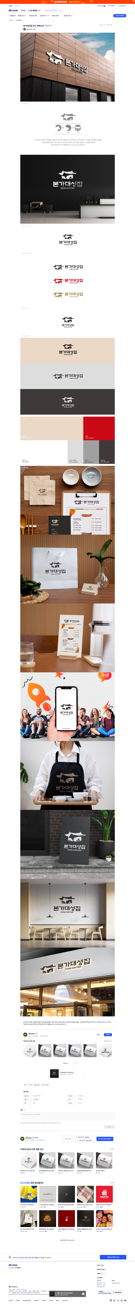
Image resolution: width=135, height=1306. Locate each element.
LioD (78, 1231)
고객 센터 (99, 1278)
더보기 (112, 1149)
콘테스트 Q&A (101, 1269)
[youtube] (125, 1300)
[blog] (111, 1300)
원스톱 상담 (68, 16)
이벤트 (100, 1273)
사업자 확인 (36, 1300)
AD (133, 1)
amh (59, 1207)
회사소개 (11, 1300)
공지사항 (18, 1300)
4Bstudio (31, 1034)
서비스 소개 (100, 1265)
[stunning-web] (13, 1287)
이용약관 (44, 1300)
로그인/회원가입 (122, 6)
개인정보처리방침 (27, 1300)
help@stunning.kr (116, 1283)
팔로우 (34, 29)
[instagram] (118, 1300)
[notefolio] (16, 5)
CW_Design (80, 1207)
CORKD (41, 1207)
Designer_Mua (23, 1231)
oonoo (60, 1231)
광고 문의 (51, 1300)
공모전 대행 (65, 1300)
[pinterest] (121, 1300)
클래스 (57, 1300)
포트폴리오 (11, 20)
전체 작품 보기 (108, 1041)
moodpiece (23, 1207)
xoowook (41, 1231)
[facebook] (114, 1300)
